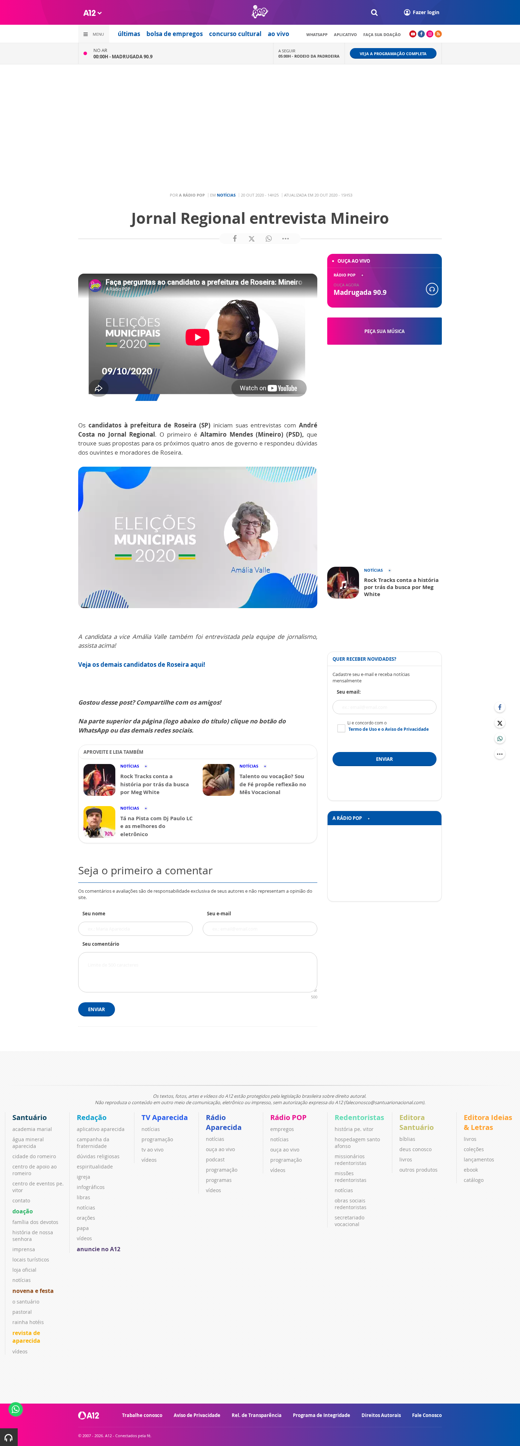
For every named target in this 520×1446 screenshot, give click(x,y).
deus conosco (415, 1149)
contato (21, 1200)
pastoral (22, 1311)
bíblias (407, 1139)
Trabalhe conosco (142, 1415)
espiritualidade (95, 1166)
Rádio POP (288, 1117)
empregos (282, 1129)
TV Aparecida (164, 1117)
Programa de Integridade (321, 1415)
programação (157, 1139)
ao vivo (278, 34)
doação (22, 1211)
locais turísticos (30, 1259)
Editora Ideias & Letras (488, 1122)
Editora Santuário (416, 1122)
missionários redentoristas (350, 1159)
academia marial (32, 1129)
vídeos (20, 1351)
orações (86, 1217)
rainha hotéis (28, 1322)
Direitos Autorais (381, 1415)
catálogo (474, 1180)
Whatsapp (317, 34)
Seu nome (93, 913)
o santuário (25, 1301)
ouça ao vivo (220, 1149)
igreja (83, 1176)
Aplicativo (345, 34)
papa (83, 1228)
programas (219, 1180)
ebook (471, 1169)
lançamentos (479, 1159)
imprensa (23, 1249)
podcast (215, 1159)
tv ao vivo (152, 1149)
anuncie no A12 (98, 1249)
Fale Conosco (427, 1415)
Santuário (29, 1117)
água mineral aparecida (28, 1142)
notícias (21, 1280)
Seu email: (349, 692)
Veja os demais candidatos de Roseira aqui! (141, 664)
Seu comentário (100, 944)
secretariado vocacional (349, 1221)
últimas (129, 34)
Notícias (226, 195)
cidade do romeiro (34, 1156)
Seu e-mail (219, 913)
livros (405, 1159)
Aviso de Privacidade (197, 1415)
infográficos (91, 1187)
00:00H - (122, 56)
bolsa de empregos (174, 34)
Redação (91, 1117)
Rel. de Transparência (257, 1415)
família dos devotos (35, 1222)
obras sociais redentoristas (350, 1204)
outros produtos (418, 1169)
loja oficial (24, 1269)
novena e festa (33, 1291)
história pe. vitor (354, 1129)
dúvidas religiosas (98, 1156)
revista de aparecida (26, 1337)
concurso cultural (235, 34)
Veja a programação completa (393, 53)
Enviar (96, 1009)
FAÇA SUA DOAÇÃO (382, 34)
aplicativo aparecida (101, 1129)
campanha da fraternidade (93, 1142)
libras (83, 1197)
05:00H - (309, 56)
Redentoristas (359, 1117)
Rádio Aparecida (224, 1122)
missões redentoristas (350, 1176)
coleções (474, 1149)
